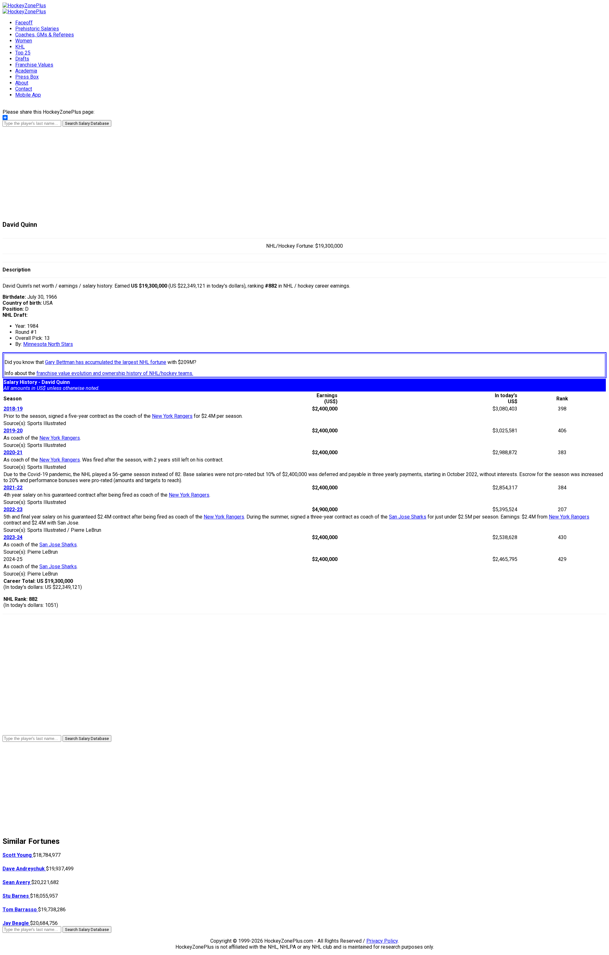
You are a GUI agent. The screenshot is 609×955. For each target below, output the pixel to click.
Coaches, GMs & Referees (44, 35)
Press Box (27, 77)
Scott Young (18, 855)
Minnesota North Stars (48, 344)
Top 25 (22, 53)
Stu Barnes (16, 896)
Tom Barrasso (20, 910)
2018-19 (13, 409)
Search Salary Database (87, 123)
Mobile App (28, 95)
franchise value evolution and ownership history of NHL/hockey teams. (114, 373)
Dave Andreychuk (24, 869)
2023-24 (13, 537)
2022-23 (13, 509)
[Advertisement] (304, 171)
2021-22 (13, 488)
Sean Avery (17, 882)
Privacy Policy (382, 941)
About (21, 83)
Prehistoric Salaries (37, 29)
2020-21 (13, 452)
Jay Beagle (16, 923)
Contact (23, 89)
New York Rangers (172, 416)
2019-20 (13, 431)
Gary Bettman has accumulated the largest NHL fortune (105, 362)
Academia (26, 71)
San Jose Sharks (407, 517)
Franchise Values (34, 65)
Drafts (22, 59)
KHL (20, 47)
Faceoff (24, 23)
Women (23, 41)
